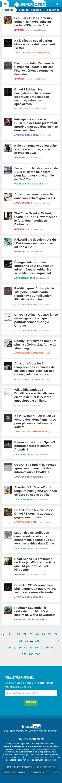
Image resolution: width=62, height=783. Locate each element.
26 (50, 635)
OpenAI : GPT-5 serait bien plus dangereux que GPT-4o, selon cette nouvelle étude (35, 588)
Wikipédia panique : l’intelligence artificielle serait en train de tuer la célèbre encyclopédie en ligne (35, 395)
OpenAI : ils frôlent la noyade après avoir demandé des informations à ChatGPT (35, 468)
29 (27, 642)
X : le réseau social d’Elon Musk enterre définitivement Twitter (34, 44)
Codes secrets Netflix (30, 9)
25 (44, 635)
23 (32, 635)
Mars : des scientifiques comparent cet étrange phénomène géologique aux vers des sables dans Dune (34, 538)
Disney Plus (53, 9)
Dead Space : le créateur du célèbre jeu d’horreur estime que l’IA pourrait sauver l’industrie (34, 564)
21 (19, 635)
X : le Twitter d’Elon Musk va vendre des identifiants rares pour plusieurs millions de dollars (35, 421)
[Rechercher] (56, 4)
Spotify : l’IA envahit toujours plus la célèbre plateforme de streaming (35, 344)
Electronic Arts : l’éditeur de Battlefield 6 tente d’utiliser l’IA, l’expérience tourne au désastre (34, 69)
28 (21, 642)
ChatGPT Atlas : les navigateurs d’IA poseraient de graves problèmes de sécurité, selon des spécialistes (34, 97)
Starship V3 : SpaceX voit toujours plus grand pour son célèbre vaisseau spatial (35, 491)
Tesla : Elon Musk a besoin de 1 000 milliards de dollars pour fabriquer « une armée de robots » (36, 173)
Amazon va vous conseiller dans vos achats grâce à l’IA (34, 196)
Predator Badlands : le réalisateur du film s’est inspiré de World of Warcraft (34, 611)
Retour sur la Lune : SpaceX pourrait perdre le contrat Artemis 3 (34, 445)
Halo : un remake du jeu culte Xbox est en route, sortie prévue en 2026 (35, 149)
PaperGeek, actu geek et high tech (30, 3)
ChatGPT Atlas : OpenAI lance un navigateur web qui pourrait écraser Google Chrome (36, 320)
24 (38, 635)
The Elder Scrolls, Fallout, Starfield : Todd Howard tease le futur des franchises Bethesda (35, 219)
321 (38, 642)
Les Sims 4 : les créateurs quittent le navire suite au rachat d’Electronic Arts (33, 21)
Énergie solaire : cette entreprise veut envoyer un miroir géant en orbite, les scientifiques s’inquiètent (34, 267)
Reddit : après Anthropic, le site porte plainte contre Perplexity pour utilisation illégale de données (34, 294)
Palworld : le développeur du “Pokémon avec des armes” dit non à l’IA (35, 243)
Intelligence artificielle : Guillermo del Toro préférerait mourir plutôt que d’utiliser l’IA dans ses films (36, 125)
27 (56, 635)
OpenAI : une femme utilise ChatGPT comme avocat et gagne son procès (34, 513)
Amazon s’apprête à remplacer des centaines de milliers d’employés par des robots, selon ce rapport (34, 369)
